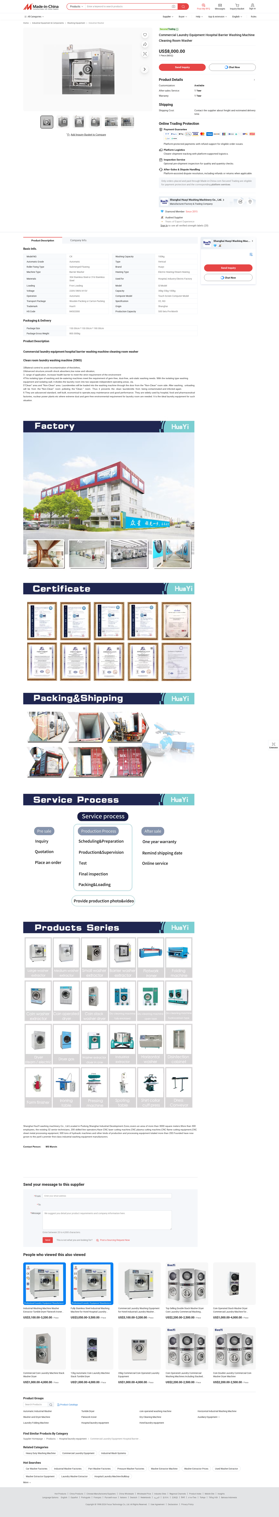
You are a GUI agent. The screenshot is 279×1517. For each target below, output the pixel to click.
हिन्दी (183, 1497)
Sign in (252, 8)
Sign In (164, 225)
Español (74, 1497)
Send (47, 1239)
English (64, 1497)
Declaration (173, 1504)
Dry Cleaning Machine (150, 1416)
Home (26, 23)
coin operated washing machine (155, 1411)
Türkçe (202, 1497)
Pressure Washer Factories (130, 1468)
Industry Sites (160, 1493)
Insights (221, 1493)
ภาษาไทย (192, 1497)
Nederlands (146, 1497)
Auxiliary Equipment (207, 1416)
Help (198, 16)
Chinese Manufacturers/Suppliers (101, 1493)
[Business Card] (251, 254)
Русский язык (111, 1497)
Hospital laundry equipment (95, 1422)
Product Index (195, 1493)
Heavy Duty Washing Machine (41, 1453)
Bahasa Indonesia (229, 1497)
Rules (253, 16)
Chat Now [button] (234, 67)
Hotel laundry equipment (152, 1422)
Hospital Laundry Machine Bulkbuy (111, 1476)
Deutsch (133, 1497)
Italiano (123, 1497)
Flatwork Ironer (89, 1416)
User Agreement (158, 1504)
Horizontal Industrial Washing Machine (217, 1411)
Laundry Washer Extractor (74, 1476)
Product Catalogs (69, 1404)
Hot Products (60, 1493)
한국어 (166, 1497)
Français (97, 1497)
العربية (156, 1497)
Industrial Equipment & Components (48, 23)
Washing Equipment (76, 23)
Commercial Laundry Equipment (78, 1453)
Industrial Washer (96, 23)
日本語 (175, 1497)
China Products (76, 1493)
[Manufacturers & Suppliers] (40, 6)
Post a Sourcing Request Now (113, 1239)
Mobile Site (209, 1493)
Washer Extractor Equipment (40, 1476)
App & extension (216, 16)
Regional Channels (178, 1493)
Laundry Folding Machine (36, 1422)
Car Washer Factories (36, 1468)
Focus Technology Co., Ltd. (118, 1504)
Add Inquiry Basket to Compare (88, 134)
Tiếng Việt (213, 1497)
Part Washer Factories (99, 1468)
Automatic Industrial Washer (37, 1411)
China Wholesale (126, 1493)
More (26, 1482)
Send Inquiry (182, 67)
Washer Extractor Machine (164, 1468)
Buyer (182, 16)
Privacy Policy (187, 1504)
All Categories (34, 16)
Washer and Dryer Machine (36, 1416)
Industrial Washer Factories (68, 1468)
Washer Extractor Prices (196, 1468)
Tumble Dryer (87, 1411)
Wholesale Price (144, 1493)
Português (85, 1497)
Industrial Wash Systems (113, 1453)
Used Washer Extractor (226, 1468)
